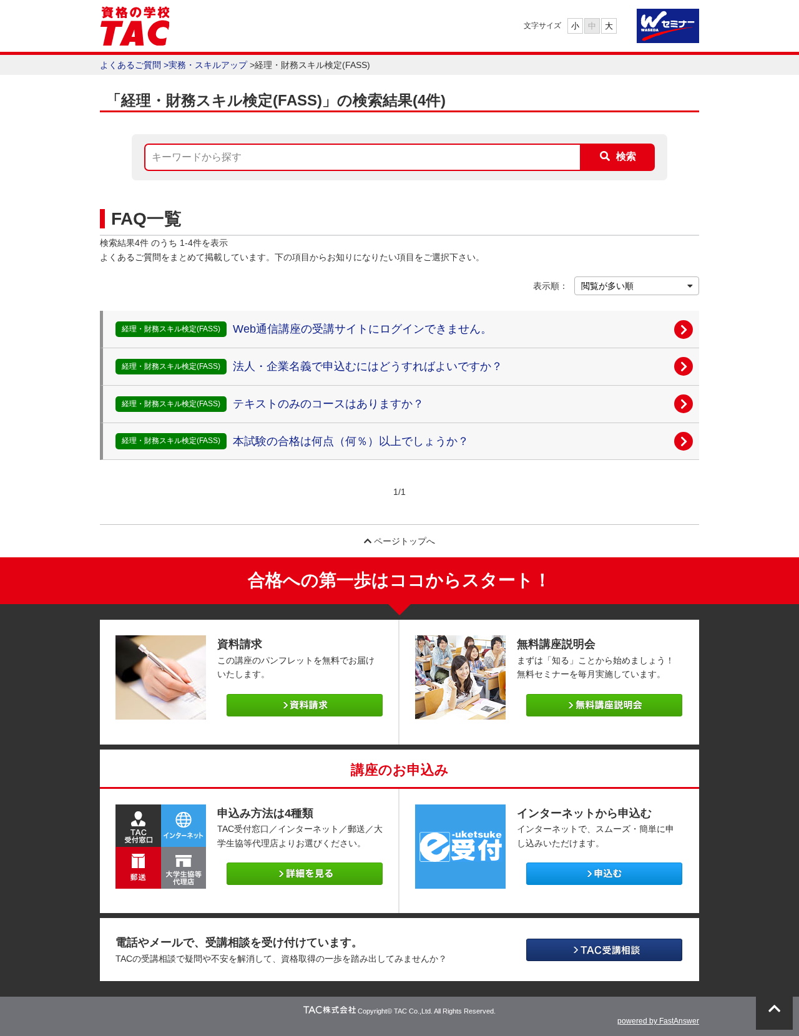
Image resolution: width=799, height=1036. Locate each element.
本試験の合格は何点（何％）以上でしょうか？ (351, 441)
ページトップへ (403, 541)
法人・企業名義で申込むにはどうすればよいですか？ (367, 366)
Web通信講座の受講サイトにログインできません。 (362, 329)
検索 (626, 156)
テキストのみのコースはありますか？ (328, 404)
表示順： (550, 286)
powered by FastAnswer (658, 1021)
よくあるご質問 (130, 65)
